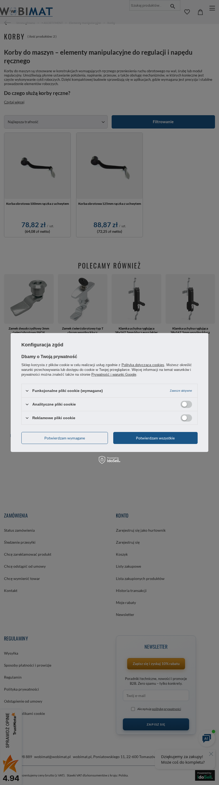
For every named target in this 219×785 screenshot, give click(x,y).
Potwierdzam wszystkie (155, 437)
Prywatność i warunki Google (113, 375)
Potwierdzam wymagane (64, 437)
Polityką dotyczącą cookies (143, 365)
